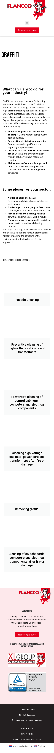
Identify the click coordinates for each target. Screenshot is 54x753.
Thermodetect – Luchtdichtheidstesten (27, 619)
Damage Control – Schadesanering (27, 616)
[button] (27, 23)
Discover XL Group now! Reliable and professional (27, 645)
